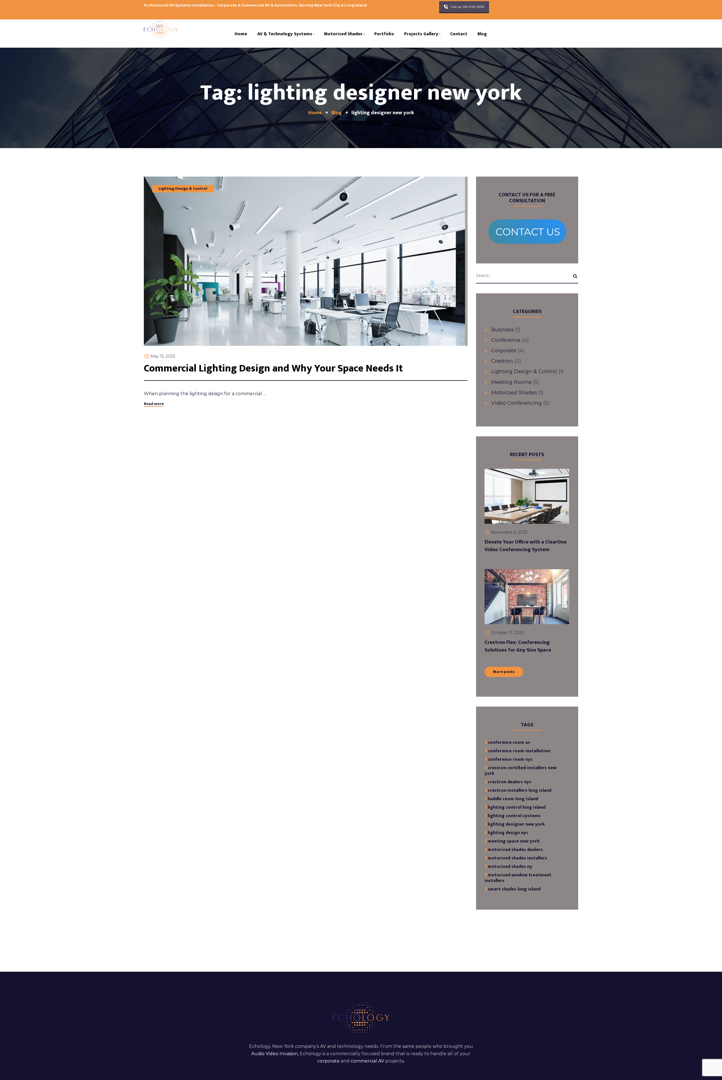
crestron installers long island (519, 790)
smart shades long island (514, 889)
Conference (506, 340)
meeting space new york (514, 841)
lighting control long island (516, 807)
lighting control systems (514, 816)
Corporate (503, 350)
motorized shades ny (510, 866)
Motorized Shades (514, 393)
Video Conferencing (516, 403)
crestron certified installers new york (520, 770)
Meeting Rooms (511, 382)
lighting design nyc (508, 833)
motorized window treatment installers (518, 878)
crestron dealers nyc (509, 782)
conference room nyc (510, 759)
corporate (328, 1061)
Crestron (502, 361)
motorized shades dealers (515, 850)
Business (502, 330)
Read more (154, 404)
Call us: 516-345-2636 (467, 7)
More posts (504, 671)
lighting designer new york (516, 824)
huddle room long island (513, 799)
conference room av (509, 742)
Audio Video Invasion (274, 1053)
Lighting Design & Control (183, 188)
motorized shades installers (517, 858)
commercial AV (367, 1061)
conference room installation (519, 751)
